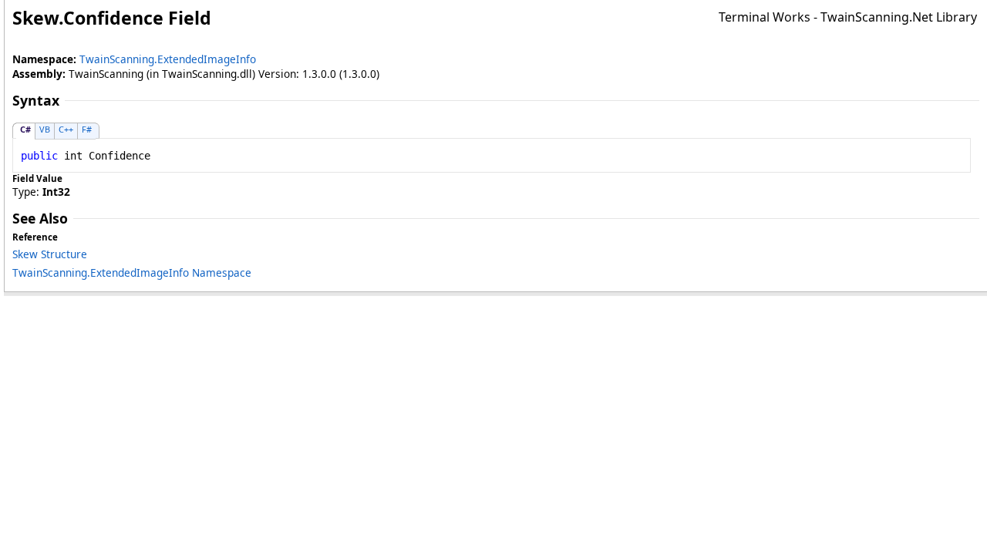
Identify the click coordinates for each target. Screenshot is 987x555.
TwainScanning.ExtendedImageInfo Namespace (131, 272)
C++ (66, 129)
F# (87, 129)
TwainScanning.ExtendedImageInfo (167, 59)
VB (44, 129)
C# (25, 129)
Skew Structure (49, 254)
